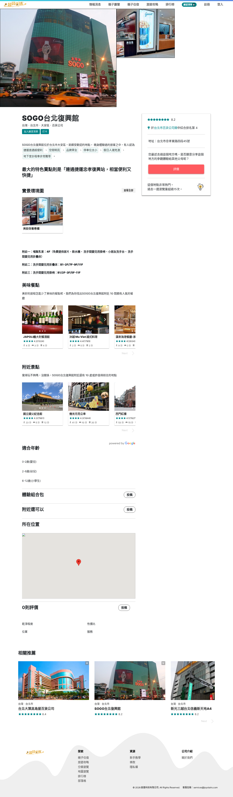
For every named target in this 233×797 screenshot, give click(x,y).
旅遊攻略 (152, 4)
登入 (220, 4)
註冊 (207, 4)
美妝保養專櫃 (31, 228)
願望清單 (189, 4)
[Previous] (26, 320)
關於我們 (187, 757)
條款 (132, 762)
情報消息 (95, 4)
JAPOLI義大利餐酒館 (36, 337)
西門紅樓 (121, 414)
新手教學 (135, 757)
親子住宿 (133, 4)
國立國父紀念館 (32, 414)
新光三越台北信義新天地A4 (191, 709)
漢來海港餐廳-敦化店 (128, 337)
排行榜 (170, 4)
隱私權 (134, 767)
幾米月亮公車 (77, 414)
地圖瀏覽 (83, 771)
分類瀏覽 (83, 767)
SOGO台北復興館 (107, 709)
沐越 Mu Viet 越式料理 (83, 337)
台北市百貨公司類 (165, 128)
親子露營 (114, 4)
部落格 (82, 780)
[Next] (58, 320)
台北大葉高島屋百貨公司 (36, 709)
